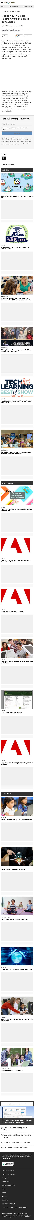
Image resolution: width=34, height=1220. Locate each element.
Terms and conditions (8, 1170)
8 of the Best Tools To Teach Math (15, 1147)
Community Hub (27, 6)
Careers (4, 1189)
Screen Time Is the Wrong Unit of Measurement (15, 1129)
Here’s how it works (15, 30)
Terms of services (21, 138)
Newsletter (29, 36)
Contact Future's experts (8, 1174)
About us (4, 1196)
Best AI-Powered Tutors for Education (16, 1142)
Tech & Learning (7, 26)
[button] (2, 2)
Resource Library (13, 6)
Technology (5, 11)
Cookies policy (6, 1181)
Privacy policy (5, 1178)
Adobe (18, 11)
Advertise (4, 1192)
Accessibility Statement (8, 1203)
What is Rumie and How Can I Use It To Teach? (17, 1136)
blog (3, 158)
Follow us (20, 36)
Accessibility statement (8, 1185)
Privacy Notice (23, 139)
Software (12, 11)
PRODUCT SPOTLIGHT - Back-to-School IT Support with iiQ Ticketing (17, 1121)
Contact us (5, 1200)
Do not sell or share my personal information (14, 1207)
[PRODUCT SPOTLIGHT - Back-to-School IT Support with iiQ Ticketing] (17, 1115)
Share (5, 36)
